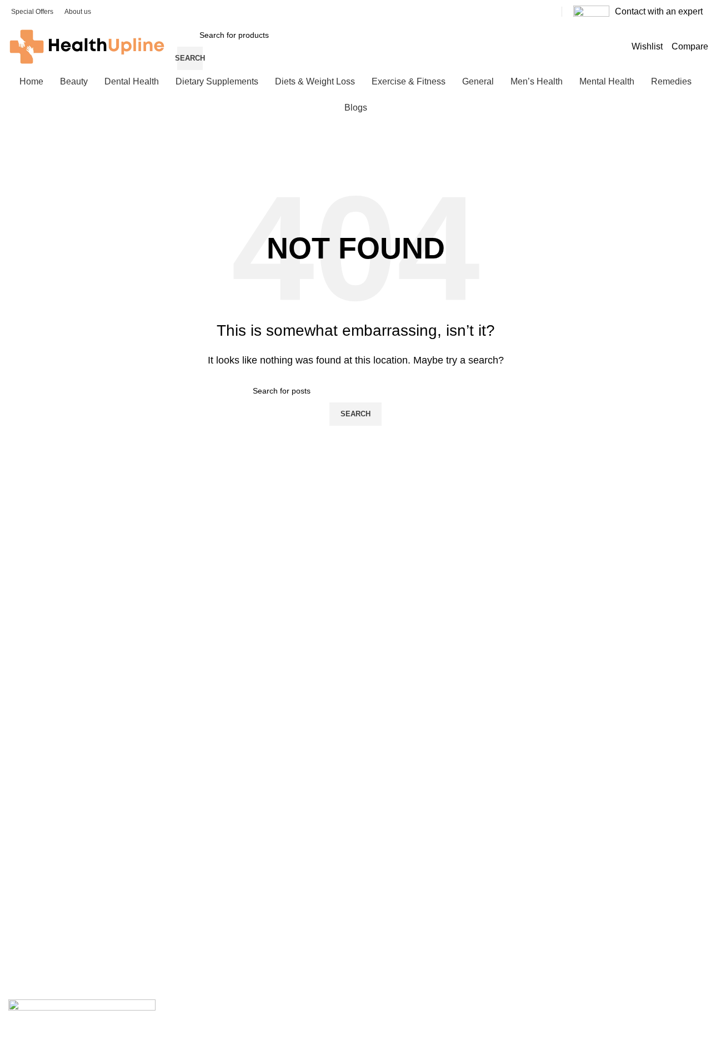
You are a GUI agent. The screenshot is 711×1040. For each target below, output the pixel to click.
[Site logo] (87, 46)
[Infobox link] (638, 12)
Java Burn (26, 961)
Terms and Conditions (46, 857)
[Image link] (82, 1016)
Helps (18, 876)
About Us (24, 695)
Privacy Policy (32, 819)
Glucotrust (26, 942)
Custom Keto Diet (39, 923)
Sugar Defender (36, 980)
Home (18, 677)
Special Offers (33, 753)
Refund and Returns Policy (55, 838)
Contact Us (27, 734)
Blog (16, 715)
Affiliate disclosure (40, 800)
